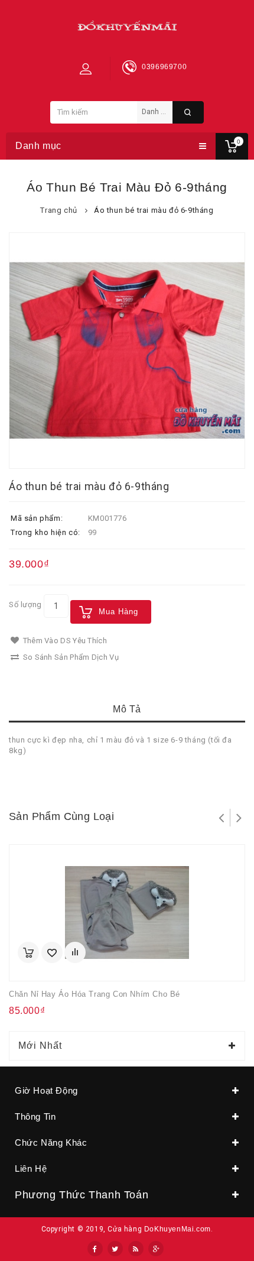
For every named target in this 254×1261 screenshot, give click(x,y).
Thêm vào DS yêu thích (64, 640)
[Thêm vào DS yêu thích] (52, 952)
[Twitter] (115, 1248)
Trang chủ (58, 210)
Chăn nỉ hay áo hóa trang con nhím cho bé (94, 994)
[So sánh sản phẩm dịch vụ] (75, 952)
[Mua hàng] (28, 952)
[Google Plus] (156, 1248)
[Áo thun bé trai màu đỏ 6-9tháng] (127, 350)
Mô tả (127, 709)
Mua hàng (118, 611)
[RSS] (136, 1248)
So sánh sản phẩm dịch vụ (70, 657)
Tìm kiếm (188, 112)
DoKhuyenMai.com (177, 1229)
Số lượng (25, 604)
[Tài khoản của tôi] (85, 68)
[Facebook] (95, 1248)
